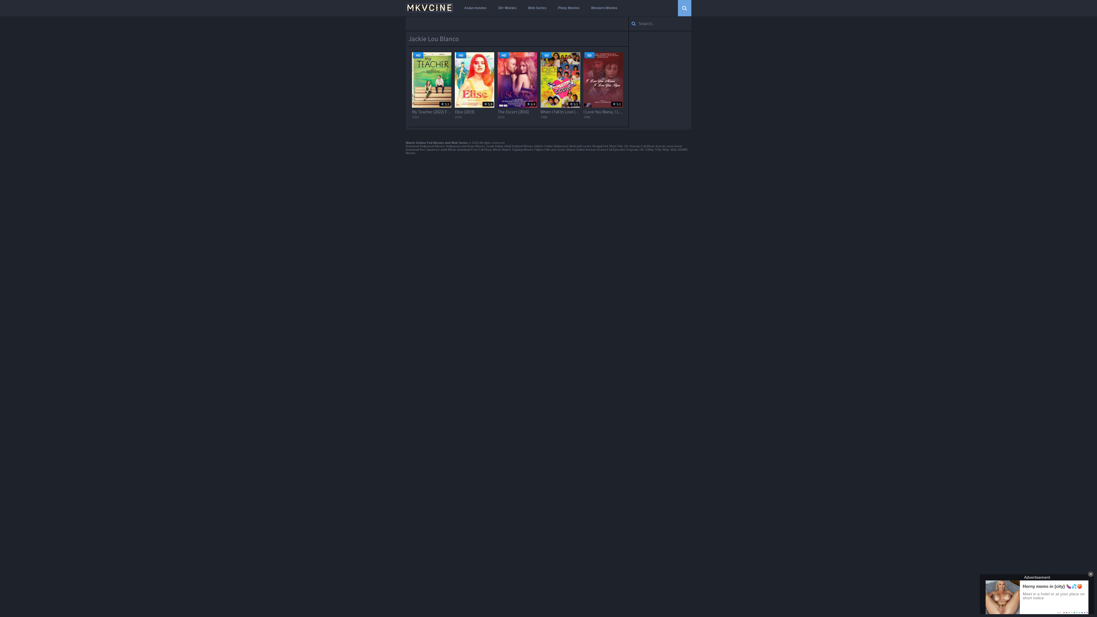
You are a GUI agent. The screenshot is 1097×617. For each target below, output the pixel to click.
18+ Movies (507, 8)
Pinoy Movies (569, 8)
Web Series (537, 8)
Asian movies (475, 8)
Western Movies (604, 8)
